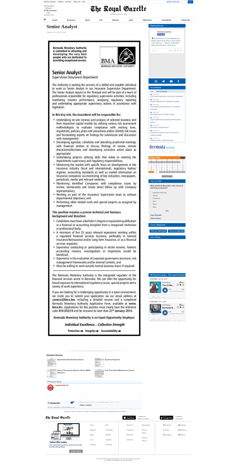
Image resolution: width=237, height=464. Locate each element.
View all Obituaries (158, 231)
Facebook (167, 425)
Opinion (115, 20)
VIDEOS (60, 2)
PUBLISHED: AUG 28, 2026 (158, 279)
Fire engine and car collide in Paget (162, 114)
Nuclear (155, 195)
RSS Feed (183, 430)
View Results (156, 215)
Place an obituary (177, 231)
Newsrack (109, 444)
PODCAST (76, 2)
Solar (154, 201)
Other (154, 207)
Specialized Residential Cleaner (70, 360)
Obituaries (147, 20)
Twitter (166, 430)
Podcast (182, 435)
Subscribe (185, 20)
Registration (146, 425)
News (54, 20)
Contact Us (130, 430)
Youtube (183, 425)
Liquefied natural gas (160, 192)
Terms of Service (114, 411)
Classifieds (166, 20)
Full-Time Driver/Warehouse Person (119, 370)
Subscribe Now (49, 15)
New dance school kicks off (159, 127)
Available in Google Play (179, 417)
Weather (108, 435)
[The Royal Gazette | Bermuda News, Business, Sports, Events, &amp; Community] (118, 9)
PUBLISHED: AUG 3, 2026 (158, 302)
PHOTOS (68, 2)
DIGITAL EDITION (50, 2)
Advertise (130, 440)
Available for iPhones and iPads (143, 417)
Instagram (167, 435)
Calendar (109, 440)
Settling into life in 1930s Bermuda (161, 140)
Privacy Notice (144, 431)
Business (71, 20)
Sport (87, 20)
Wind (154, 204)
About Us (130, 425)
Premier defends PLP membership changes (165, 101)
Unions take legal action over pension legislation (166, 96)
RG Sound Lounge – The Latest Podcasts (167, 275)
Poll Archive (155, 218)
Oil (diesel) (156, 198)
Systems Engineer (112, 360)
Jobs (131, 20)
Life (100, 20)
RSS (83, 2)
